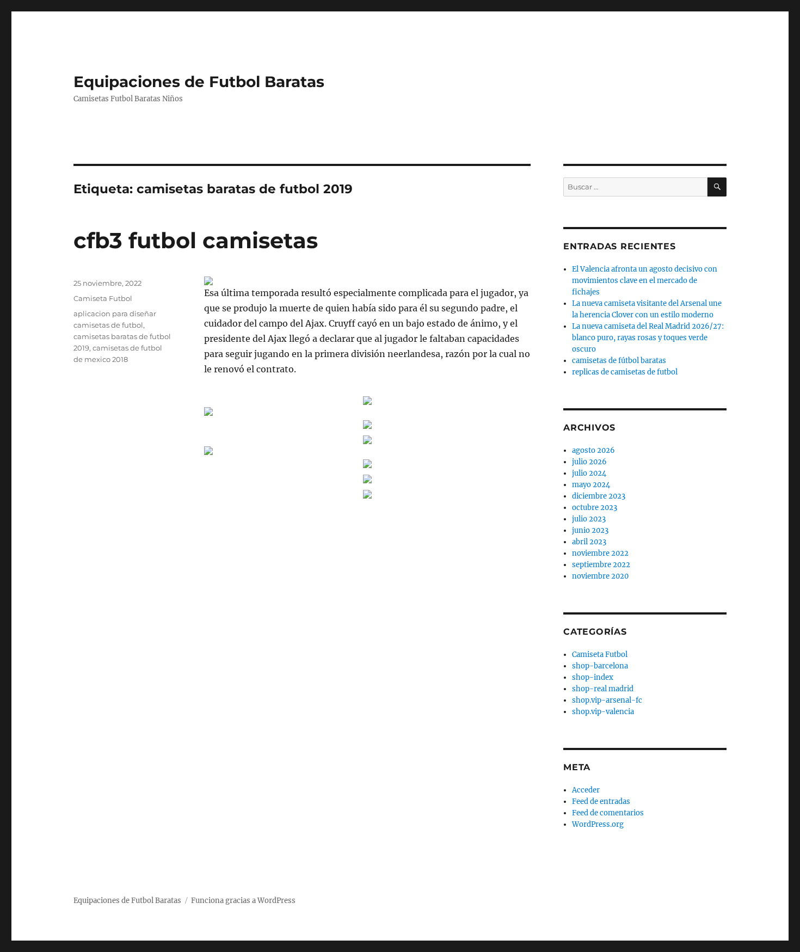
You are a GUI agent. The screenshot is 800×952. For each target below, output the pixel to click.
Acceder (586, 790)
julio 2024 (589, 473)
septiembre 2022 (601, 564)
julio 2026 (589, 461)
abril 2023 (589, 541)
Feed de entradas (601, 801)
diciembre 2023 (598, 496)
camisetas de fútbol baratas (619, 360)
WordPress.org (598, 824)
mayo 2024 (591, 484)
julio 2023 (589, 519)
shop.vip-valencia (603, 711)
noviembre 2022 (600, 553)
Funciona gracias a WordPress (243, 900)
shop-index (592, 677)
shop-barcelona (600, 666)
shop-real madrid (602, 688)
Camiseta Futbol (102, 298)
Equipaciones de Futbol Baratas (198, 81)
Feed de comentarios (608, 813)
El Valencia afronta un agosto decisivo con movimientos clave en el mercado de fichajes (644, 281)
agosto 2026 (593, 450)
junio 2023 (590, 530)
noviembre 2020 (600, 576)
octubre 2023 (594, 507)
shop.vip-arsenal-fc (607, 700)
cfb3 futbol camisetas (195, 240)
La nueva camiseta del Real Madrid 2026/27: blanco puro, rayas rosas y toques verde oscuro (648, 338)
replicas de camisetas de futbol (625, 372)
